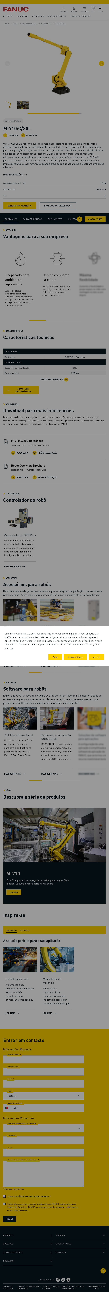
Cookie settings (75, 657)
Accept (96, 657)
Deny (55, 657)
